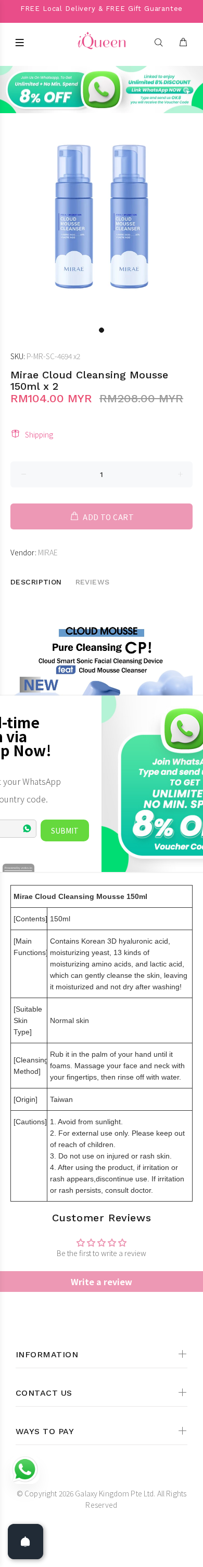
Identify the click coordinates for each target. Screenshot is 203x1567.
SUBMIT (65, 830)
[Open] (25, 1541)
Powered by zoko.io (18, 867)
